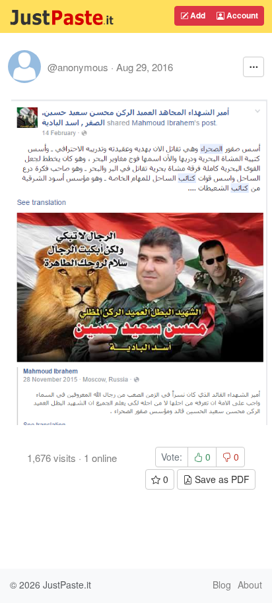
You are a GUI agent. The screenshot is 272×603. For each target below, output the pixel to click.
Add (196, 15)
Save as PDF (221, 479)
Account (241, 15)
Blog (222, 584)
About (250, 584)
